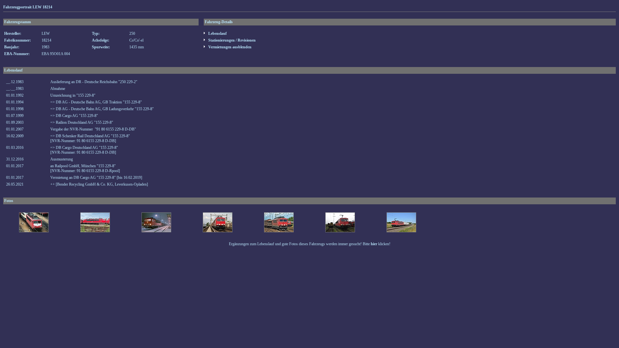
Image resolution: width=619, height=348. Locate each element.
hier (374, 244)
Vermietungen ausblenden (229, 47)
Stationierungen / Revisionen (231, 40)
